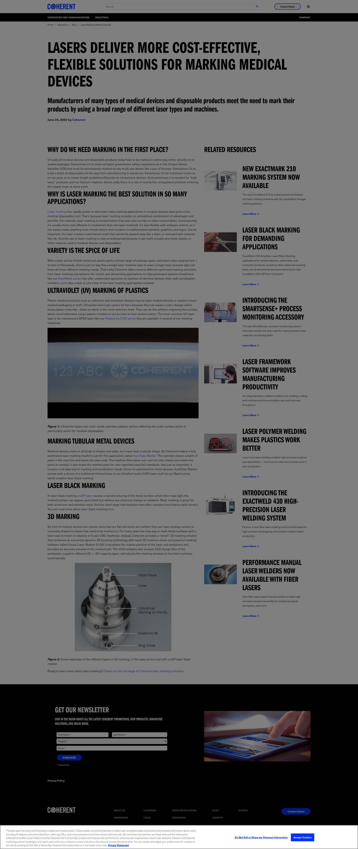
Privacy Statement (118, 845)
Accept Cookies (302, 837)
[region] (179, 837)
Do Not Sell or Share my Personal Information (261, 837)
